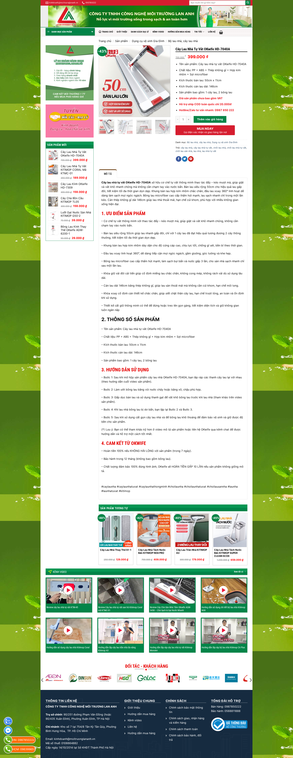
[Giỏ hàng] (221, 32)
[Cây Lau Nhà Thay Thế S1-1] (116, 530)
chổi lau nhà (219, 147)
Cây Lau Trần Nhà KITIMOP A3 (191, 551)
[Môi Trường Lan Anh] (150, 16)
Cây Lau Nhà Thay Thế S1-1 (115, 549)
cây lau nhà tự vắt (203, 147)
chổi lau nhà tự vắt (236, 147)
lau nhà (197, 151)
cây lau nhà (186, 147)
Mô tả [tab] (108, 173)
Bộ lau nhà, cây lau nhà (183, 41)
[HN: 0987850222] (8, 740)
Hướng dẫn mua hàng (179, 31)
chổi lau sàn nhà (183, 151)
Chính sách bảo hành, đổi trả (185, 737)
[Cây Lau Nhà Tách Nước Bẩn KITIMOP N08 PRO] (154, 530)
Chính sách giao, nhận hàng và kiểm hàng (186, 720)
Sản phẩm (121, 41)
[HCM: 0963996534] (8, 749)
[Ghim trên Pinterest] (191, 159)
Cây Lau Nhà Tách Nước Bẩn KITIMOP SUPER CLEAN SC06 (227, 552)
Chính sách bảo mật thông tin (186, 710)
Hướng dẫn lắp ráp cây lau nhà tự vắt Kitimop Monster (171, 649)
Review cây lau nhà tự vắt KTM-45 (62, 607)
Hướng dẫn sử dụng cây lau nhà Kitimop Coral (68, 647)
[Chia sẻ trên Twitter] (185, 159)
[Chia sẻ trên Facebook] (178, 159)
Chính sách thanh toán (183, 729)
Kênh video (158, 31)
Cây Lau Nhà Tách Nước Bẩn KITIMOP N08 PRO (151, 551)
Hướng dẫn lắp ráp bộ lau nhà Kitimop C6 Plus (223, 647)
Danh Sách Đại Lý (140, 31)
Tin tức (198, 31)
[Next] (165, 81)
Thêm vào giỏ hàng (210, 119)
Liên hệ (211, 31)
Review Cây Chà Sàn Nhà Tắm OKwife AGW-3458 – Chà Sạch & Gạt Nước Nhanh (170, 609)
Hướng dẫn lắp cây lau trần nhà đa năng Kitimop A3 (117, 649)
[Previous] (104, 81)
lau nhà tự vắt (209, 151)
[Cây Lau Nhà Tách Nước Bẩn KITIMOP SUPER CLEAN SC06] (230, 530)
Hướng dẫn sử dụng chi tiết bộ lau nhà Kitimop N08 (223, 609)
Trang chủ (107, 31)
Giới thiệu (122, 31)
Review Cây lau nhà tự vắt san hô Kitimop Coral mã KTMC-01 (120, 609)
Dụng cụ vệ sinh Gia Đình (148, 41)
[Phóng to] (103, 113)
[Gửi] (247, 2)
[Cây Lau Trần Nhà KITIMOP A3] (192, 530)
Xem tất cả (238, 572)
